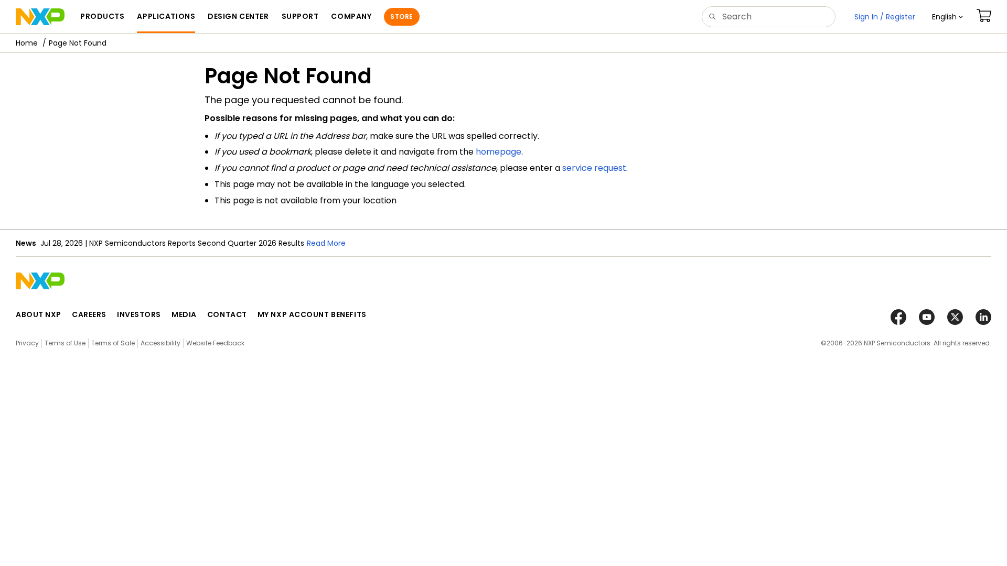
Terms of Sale (113, 343)
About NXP (38, 314)
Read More (326, 243)
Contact (227, 314)
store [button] (401, 16)
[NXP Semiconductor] (40, 17)
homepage (498, 152)
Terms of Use (65, 343)
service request (594, 168)
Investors (139, 314)
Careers (89, 314)
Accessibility (160, 343)
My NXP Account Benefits (312, 314)
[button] (947, 16)
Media (184, 314)
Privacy (27, 343)
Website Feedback (215, 343)
